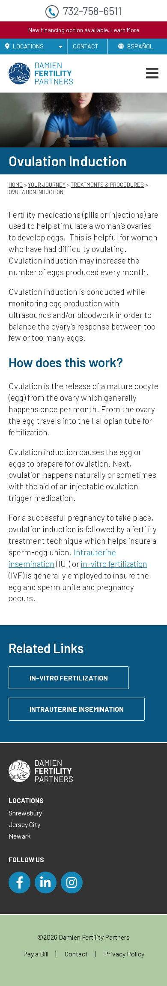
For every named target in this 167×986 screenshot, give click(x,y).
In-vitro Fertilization (69, 678)
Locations (28, 46)
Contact (85, 46)
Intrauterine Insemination (77, 709)
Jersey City (24, 824)
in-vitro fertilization (114, 564)
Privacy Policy (124, 954)
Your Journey (47, 184)
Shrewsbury (25, 813)
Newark (20, 836)
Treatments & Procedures (107, 184)
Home (16, 184)
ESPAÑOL (140, 46)
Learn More (124, 29)
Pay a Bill (35, 954)
